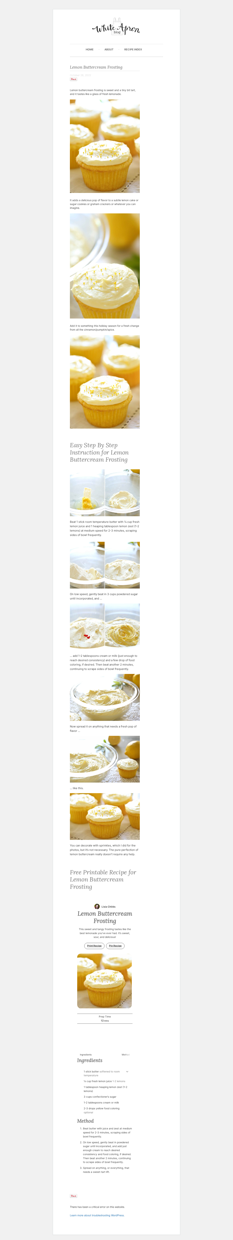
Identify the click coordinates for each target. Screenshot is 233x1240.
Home (90, 49)
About (108, 49)
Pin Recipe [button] (115, 945)
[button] (127, 1071)
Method (126, 1054)
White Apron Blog (117, 27)
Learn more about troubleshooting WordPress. (97, 1215)
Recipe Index (133, 49)
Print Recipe (94, 945)
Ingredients (86, 1054)
